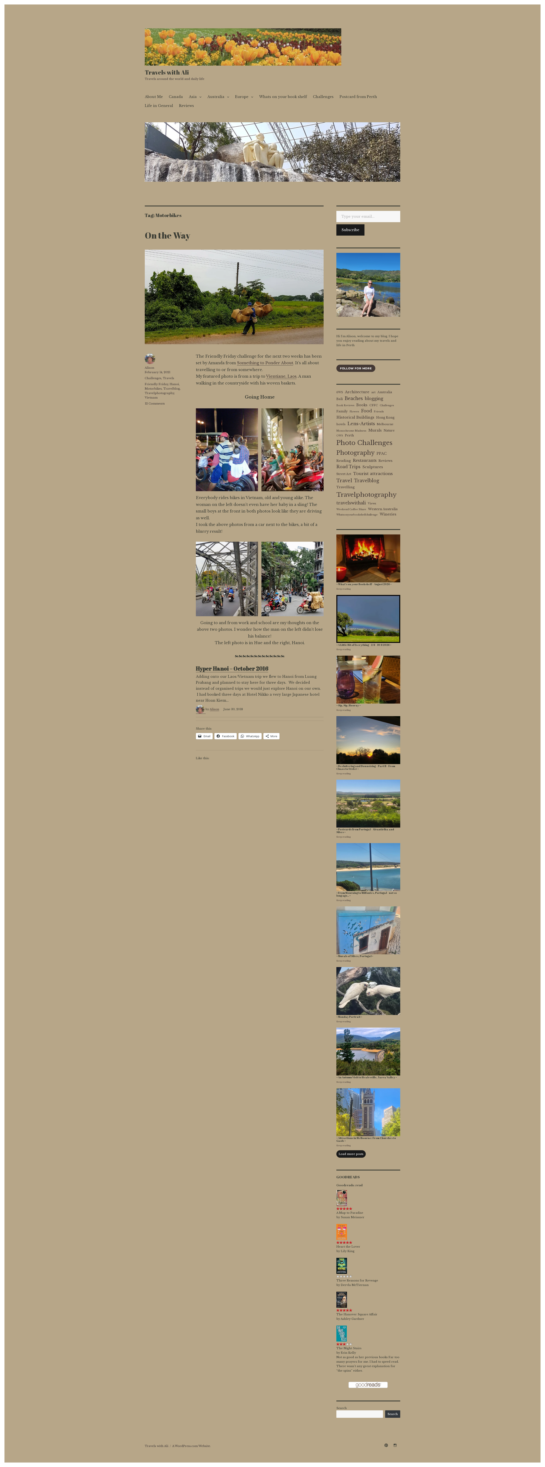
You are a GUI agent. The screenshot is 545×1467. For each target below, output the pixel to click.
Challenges (323, 97)
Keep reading (343, 589)
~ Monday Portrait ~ (349, 1016)
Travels (168, 378)
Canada (176, 97)
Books (361, 405)
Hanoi (174, 384)
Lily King (347, 1251)
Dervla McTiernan (355, 1285)
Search (341, 1408)
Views (372, 503)
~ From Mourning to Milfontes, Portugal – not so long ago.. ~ (366, 894)
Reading (343, 461)
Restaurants (365, 460)
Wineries (388, 514)
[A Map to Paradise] (341, 1197)
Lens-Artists (361, 423)
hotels (341, 424)
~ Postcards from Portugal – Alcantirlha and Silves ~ (365, 831)
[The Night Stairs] (341, 1333)
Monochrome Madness (351, 430)
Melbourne (385, 424)
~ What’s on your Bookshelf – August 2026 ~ (364, 584)
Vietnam (151, 397)
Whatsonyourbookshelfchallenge (357, 514)
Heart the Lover (348, 1246)
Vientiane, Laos (281, 376)
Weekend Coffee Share (351, 509)
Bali (339, 399)
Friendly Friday (156, 384)
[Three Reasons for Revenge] (341, 1265)
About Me (154, 97)
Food (366, 410)
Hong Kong (385, 417)
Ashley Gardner (352, 1319)
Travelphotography (159, 393)
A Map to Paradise (349, 1213)
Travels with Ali (167, 72)
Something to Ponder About (265, 363)
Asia (193, 97)
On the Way (167, 235)
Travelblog (171, 388)
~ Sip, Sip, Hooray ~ (348, 705)
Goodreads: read (349, 1185)
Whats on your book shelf (283, 97)
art (373, 392)
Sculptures (372, 467)
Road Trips (348, 466)
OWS (339, 435)
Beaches (354, 398)
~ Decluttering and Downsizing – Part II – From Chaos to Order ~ (365, 767)
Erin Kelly (348, 1353)
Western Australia (383, 509)
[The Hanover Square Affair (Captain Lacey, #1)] (341, 1299)
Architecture (357, 392)
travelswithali (351, 502)
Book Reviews (345, 405)
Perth (349, 435)
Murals (375, 430)
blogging (374, 398)
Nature (389, 430)
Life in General (159, 106)
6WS (339, 392)
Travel (344, 481)
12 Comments (155, 403)
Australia (215, 97)
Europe (241, 97)
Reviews (186, 106)
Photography (355, 452)
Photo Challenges (364, 443)
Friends (379, 411)
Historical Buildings (355, 417)
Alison (214, 709)
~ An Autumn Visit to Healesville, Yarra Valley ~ (366, 1077)
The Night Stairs (348, 1348)
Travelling (345, 487)
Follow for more (356, 368)
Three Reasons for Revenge (357, 1280)
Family (342, 411)
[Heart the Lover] (341, 1231)
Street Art (343, 474)
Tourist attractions (373, 473)
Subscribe (350, 230)
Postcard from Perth (358, 97)
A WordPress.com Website (191, 1446)
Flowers (354, 411)
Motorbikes (153, 388)
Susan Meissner (352, 1217)
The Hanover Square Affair (356, 1314)
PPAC (382, 453)
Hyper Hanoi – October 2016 (232, 668)
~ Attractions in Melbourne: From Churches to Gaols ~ (366, 1139)
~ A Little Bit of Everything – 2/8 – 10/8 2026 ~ (363, 644)
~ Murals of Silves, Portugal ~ (354, 956)
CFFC (373, 405)
